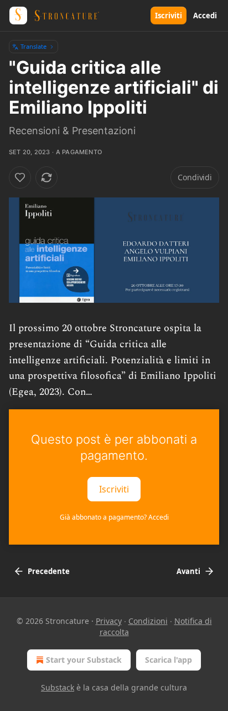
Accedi (205, 16)
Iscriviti (168, 16)
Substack (57, 687)
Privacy (109, 621)
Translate (33, 46)
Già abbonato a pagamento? (114, 517)
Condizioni (148, 621)
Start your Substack (84, 659)
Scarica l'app (168, 659)
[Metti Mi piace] (20, 177)
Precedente (49, 571)
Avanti (188, 571)
